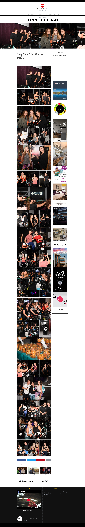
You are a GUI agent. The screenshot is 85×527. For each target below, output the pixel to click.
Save (61, 493)
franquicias (66, 491)
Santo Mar (45, 475)
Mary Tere (59, 492)
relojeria (55, 493)
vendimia (53, 494)
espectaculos (56, 491)
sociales (46, 494)
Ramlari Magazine (52, 493)
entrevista (52, 491)
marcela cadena (52, 492)
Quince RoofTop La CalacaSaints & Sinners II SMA (26, 481)
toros (51, 494)
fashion (63, 491)
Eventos (40, 17)
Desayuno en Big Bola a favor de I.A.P (22, 476)
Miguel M (61, 492)
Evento (59, 491)
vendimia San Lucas (45, 481)
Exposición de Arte (33, 475)
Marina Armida (56, 492)
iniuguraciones (48, 492)
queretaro (48, 493)
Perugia (45, 493)
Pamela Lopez (63, 492)
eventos (61, 491)
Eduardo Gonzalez (48, 491)
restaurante (57, 493)
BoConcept (53, 490)
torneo (50, 494)
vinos (57, 494)
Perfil (66, 492)
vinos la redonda (59, 494)
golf (67, 491)
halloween (45, 492)
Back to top (65, 525)
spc (48, 494)
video (55, 494)
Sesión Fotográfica (64, 493)
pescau (46, 493)
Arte (49, 490)
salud (60, 493)
